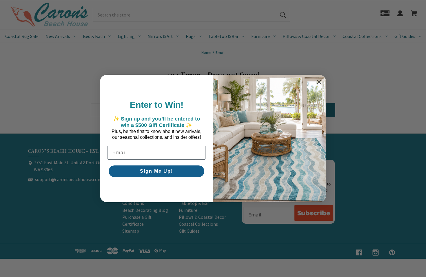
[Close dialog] (318, 82)
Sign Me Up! (156, 171)
